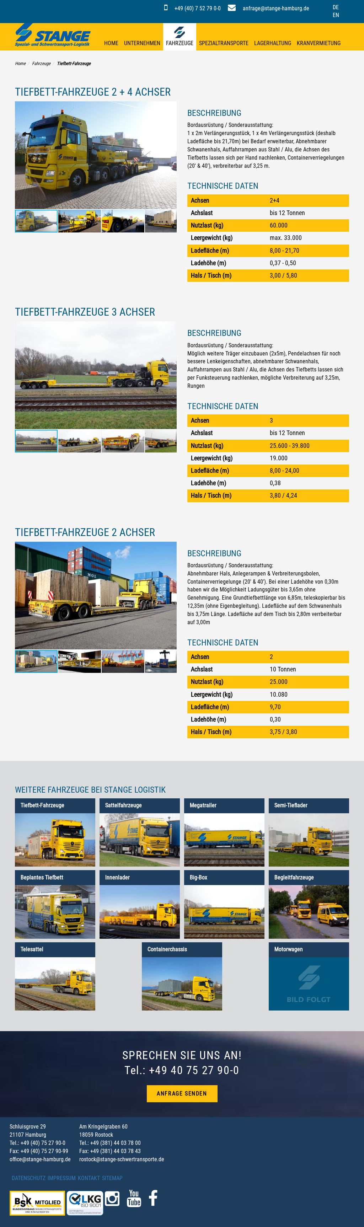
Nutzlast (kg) (207, 225)
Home (111, 43)
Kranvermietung (319, 43)
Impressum (62, 1178)
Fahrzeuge (179, 43)
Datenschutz (29, 1178)
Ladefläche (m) (210, 250)
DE (336, 7)
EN (336, 15)
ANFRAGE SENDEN (182, 1093)
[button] (170, 155)
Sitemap (112, 1178)
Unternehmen (142, 43)
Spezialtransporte (223, 43)
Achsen (200, 200)
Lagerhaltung (272, 43)
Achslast (202, 212)
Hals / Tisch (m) (211, 275)
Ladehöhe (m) (208, 263)
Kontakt (89, 1178)
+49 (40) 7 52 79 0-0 (197, 8)
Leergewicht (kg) (212, 237)
